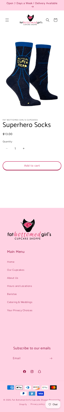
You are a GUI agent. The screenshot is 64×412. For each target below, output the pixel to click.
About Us (12, 278)
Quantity (7, 141)
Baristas (12, 294)
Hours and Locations (19, 286)
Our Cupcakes (15, 269)
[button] (7, 20)
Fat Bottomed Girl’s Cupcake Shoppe (30, 400)
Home (10, 261)
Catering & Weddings (19, 302)
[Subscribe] (51, 358)
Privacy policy (38, 404)
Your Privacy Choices (20, 310)
